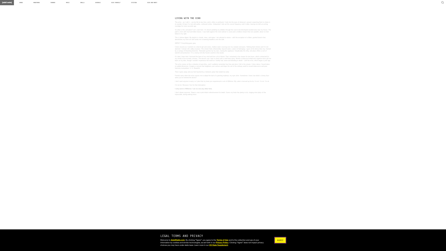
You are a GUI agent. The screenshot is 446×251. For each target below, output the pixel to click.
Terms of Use (222, 240)
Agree (280, 240)
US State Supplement (218, 245)
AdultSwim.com (178, 240)
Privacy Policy (222, 242)
